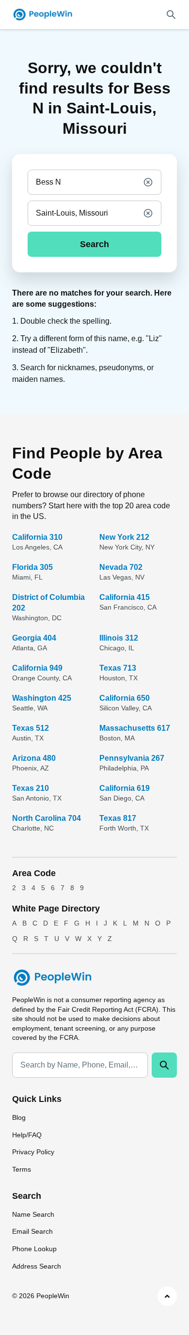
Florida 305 (32, 567)
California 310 (37, 537)
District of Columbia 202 (48, 602)
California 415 (124, 597)
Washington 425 (41, 698)
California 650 (124, 698)
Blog (19, 1117)
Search (94, 244)
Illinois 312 (118, 638)
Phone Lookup (34, 1249)
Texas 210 (30, 788)
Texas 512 (30, 728)
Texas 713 (117, 668)
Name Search (33, 1214)
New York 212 (124, 537)
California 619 (124, 788)
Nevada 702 (120, 567)
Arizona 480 (34, 758)
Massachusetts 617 (134, 728)
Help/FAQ (27, 1135)
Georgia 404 (34, 638)
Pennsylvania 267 (131, 758)
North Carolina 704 (46, 818)
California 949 (37, 668)
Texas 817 (117, 818)
